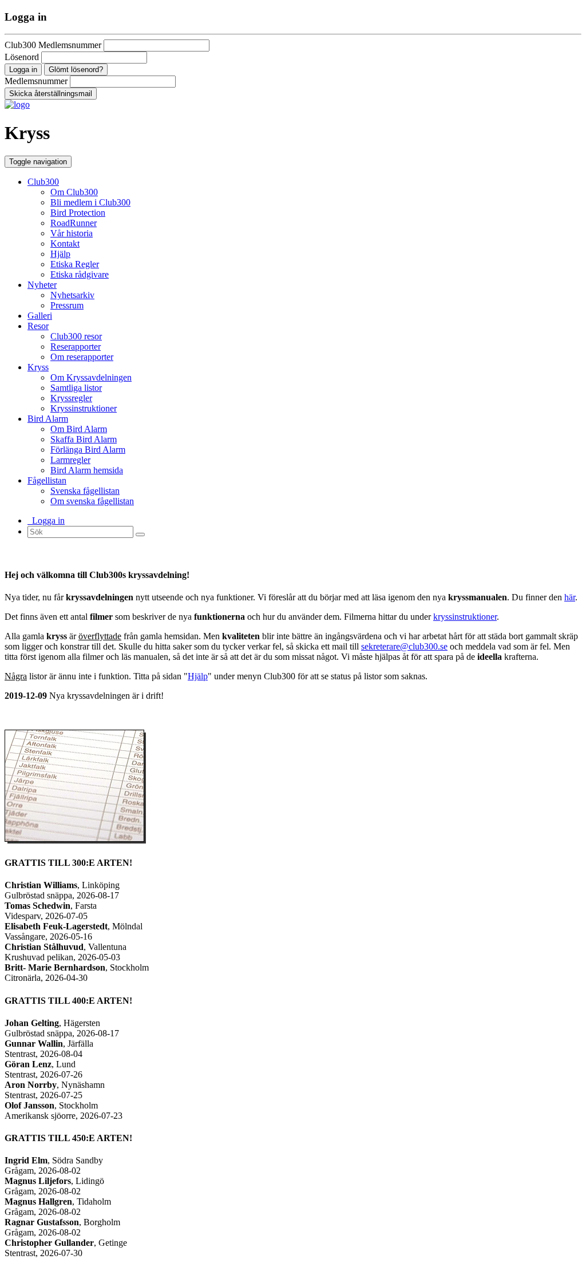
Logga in (46, 520)
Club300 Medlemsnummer (53, 45)
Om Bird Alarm (78, 429)
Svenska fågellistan (85, 491)
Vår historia (71, 233)
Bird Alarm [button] (47, 418)
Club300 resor (76, 336)
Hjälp (60, 254)
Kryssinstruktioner (83, 408)
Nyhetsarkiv (72, 295)
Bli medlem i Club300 (90, 202)
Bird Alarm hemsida (86, 470)
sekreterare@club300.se (404, 646)
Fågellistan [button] (46, 480)
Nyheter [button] (42, 285)
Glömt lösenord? (76, 69)
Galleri (39, 315)
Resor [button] (38, 326)
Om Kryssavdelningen (91, 377)
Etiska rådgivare (79, 274)
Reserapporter (75, 346)
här (569, 597)
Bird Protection (77, 212)
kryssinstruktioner (465, 616)
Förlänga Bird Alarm (87, 449)
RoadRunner (73, 223)
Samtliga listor (76, 388)
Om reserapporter (81, 357)
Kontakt (65, 243)
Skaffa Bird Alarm (83, 439)
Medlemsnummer (36, 81)
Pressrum (67, 305)
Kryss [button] (38, 367)
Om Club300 (74, 192)
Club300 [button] (43, 182)
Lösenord (22, 57)
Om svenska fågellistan (92, 501)
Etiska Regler (74, 264)
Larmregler (70, 460)
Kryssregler (71, 398)
